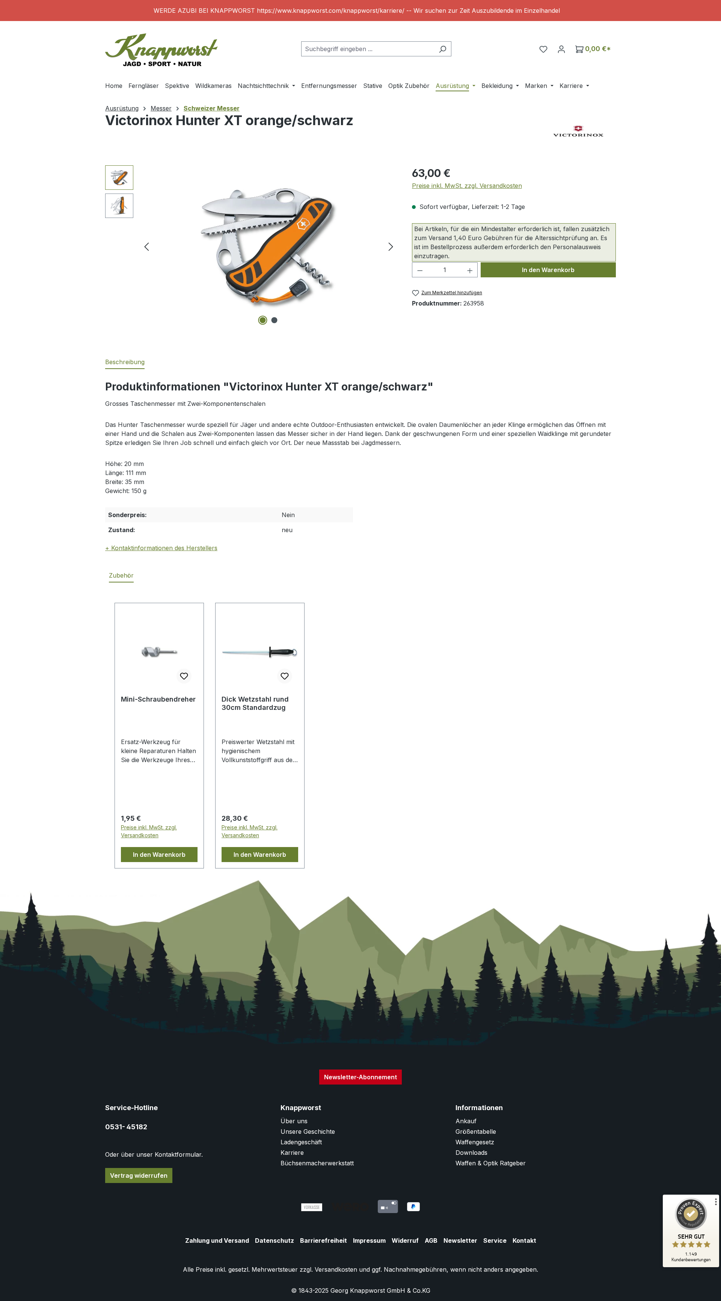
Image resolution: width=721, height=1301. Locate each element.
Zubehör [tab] (121, 575)
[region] (360, 10)
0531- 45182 (126, 1127)
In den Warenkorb (548, 270)
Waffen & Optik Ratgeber (491, 1163)
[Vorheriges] (146, 246)
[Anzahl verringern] (420, 269)
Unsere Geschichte (308, 1131)
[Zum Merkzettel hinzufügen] (184, 676)
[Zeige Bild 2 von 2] (275, 320)
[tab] (125, 362)
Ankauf (466, 1121)
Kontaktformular (178, 1154)
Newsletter (460, 1240)
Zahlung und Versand (217, 1240)
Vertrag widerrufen (138, 1175)
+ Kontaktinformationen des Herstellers (161, 548)
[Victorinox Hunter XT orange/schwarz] (268, 246)
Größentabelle (476, 1131)
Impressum (369, 1240)
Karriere (292, 1152)
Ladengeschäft (301, 1142)
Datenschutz (274, 1240)
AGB (431, 1240)
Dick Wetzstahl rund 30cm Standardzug (255, 703)
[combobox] (367, 48)
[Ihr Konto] (561, 48)
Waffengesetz (475, 1142)
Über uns (294, 1121)
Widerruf (405, 1240)
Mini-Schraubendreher (158, 699)
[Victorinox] (578, 131)
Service (495, 1240)
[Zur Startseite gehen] (161, 47)
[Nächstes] (391, 246)
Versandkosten (336, 1269)
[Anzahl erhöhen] (470, 269)
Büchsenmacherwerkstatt (317, 1163)
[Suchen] (442, 48)
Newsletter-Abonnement (360, 1077)
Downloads (471, 1152)
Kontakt (524, 1240)
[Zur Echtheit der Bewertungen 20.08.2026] (691, 1265)
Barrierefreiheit (323, 1240)
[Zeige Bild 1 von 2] (263, 320)
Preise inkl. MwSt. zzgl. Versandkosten (467, 185)
